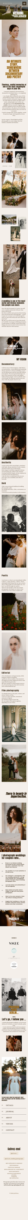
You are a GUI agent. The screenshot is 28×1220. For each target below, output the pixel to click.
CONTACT (10, 1130)
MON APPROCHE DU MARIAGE (14, 1163)
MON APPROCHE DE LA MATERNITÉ (14, 1169)
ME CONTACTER (14, 1178)
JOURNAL (10, 1111)
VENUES (9, 1124)
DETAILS (14, 346)
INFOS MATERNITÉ (14, 1171)
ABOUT (9, 1117)
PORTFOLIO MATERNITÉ (14, 1173)
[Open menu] (24, 3)
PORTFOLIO (14, 919)
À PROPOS (14, 1176)
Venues (14, 1017)
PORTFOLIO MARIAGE (14, 1167)
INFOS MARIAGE (14, 1165)
